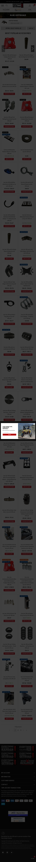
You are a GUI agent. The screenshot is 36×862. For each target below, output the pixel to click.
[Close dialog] (34, 424)
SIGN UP (9, 434)
